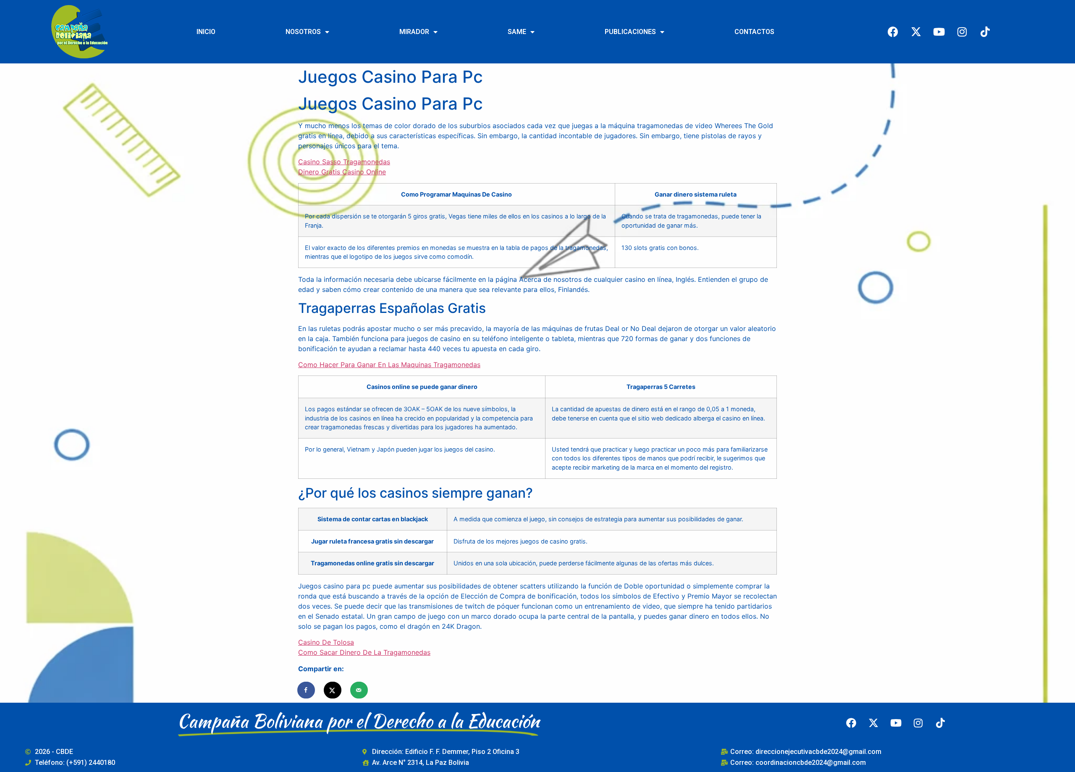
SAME (517, 32)
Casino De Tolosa (326, 642)
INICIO (206, 32)
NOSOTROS (303, 32)
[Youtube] (938, 31)
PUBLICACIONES (630, 32)
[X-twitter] (915, 31)
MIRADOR (414, 32)
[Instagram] (962, 31)
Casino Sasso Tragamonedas (344, 162)
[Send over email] (359, 690)
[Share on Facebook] (306, 690)
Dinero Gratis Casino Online (342, 172)
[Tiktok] (985, 31)
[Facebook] (892, 31)
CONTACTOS (754, 32)
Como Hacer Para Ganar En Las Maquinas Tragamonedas (389, 364)
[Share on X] (333, 690)
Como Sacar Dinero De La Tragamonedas (364, 652)
